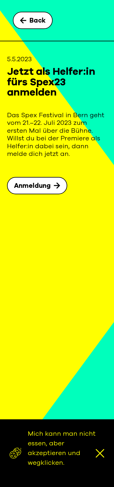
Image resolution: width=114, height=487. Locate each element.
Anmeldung (32, 185)
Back (38, 20)
